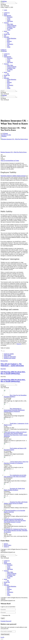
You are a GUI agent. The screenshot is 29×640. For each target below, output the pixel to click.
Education (6, 37)
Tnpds (8, 29)
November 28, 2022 (6, 134)
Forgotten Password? (6, 621)
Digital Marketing (11, 38)
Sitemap (6, 543)
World (8, 47)
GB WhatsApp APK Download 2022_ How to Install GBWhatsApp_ (13, 380)
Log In (2, 637)
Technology (10, 44)
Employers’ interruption (10, 356)
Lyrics (8, 18)
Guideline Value (11, 27)
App (5, 35)
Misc (8, 39)
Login (5, 10)
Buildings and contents (9, 358)
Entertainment (7, 15)
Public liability (7, 355)
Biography (9, 17)
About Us (6, 546)
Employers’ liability (9, 353)
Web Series (10, 21)
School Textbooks (11, 25)
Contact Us (7, 12)
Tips (8, 45)
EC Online (10, 28)
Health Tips (7, 34)
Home (5, 14)
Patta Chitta (10, 24)
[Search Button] (16, 91)
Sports (8, 19)
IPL (8, 32)
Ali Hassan (5, 133)
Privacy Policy (7, 545)
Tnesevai (6, 22)
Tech (8, 42)
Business (9, 41)
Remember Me (6, 615)
